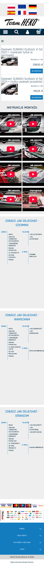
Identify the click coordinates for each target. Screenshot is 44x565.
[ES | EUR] (11, 12)
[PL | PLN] (11, 6)
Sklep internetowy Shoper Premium (22, 562)
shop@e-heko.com (32, 255)
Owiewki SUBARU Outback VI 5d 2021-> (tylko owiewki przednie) (21, 80)
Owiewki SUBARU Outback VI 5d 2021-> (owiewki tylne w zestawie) (21, 52)
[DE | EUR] (33, 6)
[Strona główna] (22, 22)
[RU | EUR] (33, 12)
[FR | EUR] (22, 12)
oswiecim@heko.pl (36, 447)
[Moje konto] (27, 32)
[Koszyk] (38, 32)
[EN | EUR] (22, 6)
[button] (5, 32)
